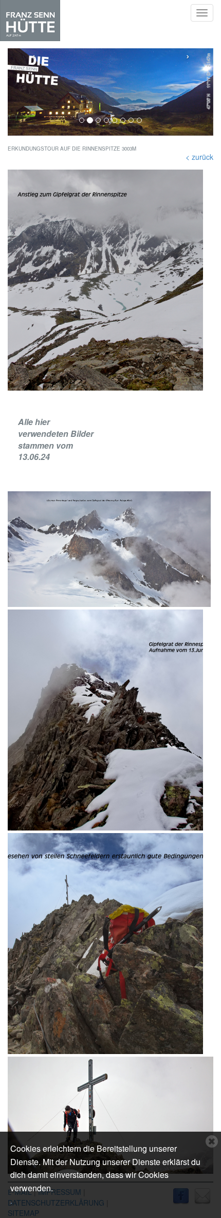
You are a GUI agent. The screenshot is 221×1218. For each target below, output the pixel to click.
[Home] (30, 20)
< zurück (199, 157)
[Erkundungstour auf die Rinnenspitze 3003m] (110, 280)
